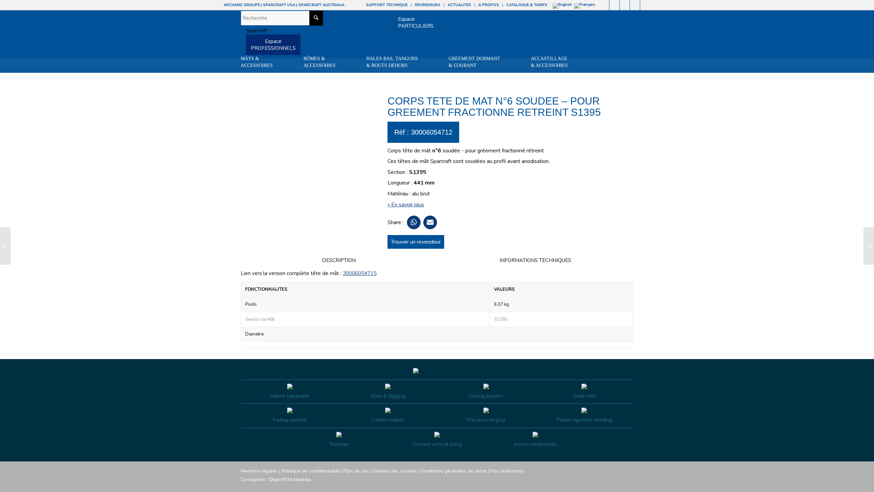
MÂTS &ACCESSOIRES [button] (257, 62)
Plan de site (356, 471)
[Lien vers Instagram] (614, 5)
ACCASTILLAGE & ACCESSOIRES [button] (549, 62)
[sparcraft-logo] (254, 31)
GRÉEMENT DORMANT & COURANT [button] (474, 62)
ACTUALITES (459, 5)
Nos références (507, 471)
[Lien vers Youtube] (625, 5)
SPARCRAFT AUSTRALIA (321, 5)
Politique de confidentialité (311, 471)
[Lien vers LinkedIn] (645, 5)
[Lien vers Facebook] (604, 5)
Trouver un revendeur (416, 242)
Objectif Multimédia (290, 479)
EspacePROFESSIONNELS (273, 45)
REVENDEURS (427, 5)
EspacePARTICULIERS (416, 22)
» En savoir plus (405, 204)
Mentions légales (259, 471)
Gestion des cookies (395, 471)
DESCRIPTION (339, 260)
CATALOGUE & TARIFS (526, 5)
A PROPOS (488, 5)
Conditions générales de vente (453, 471)
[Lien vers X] (635, 5)
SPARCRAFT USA (279, 5)
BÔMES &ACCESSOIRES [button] (320, 62)
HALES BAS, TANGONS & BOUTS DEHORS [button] (392, 62)
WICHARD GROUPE (242, 5)
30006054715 (360, 273)
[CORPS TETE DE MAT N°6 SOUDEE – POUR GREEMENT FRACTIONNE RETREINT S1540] (5, 246)
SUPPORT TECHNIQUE (387, 5)
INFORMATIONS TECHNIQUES (535, 260)
